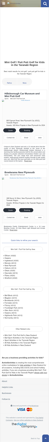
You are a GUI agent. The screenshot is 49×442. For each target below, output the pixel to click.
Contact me (10, 138)
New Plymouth (10, 265)
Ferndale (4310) (11, 303)
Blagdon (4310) (10, 298)
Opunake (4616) (11, 273)
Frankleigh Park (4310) (13, 308)
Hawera (7, 258)
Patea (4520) (9, 275)
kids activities (25, 365)
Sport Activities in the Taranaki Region (19, 340)
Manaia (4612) (10, 263)
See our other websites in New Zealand (28, 420)
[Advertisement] (24, 33)
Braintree (35, 406)
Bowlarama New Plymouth (20, 172)
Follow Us (6, 399)
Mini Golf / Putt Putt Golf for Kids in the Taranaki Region (25, 63)
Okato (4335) (9, 270)
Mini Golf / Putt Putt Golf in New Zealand (20, 335)
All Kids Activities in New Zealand (17, 345)
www (40, 138)
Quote (10, 130)
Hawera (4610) (10, 313)
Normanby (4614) (11, 317)
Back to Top (35, 438)
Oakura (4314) (10, 268)
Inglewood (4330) (11, 260)
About (4, 381)
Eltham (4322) (10, 255)
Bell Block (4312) (11, 295)
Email (26, 138)
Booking (27, 130)
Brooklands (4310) (11, 300)
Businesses (6, 393)
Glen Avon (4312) (11, 310)
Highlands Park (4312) (13, 315)
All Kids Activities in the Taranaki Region (20, 342)
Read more (28, 161)
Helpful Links (7, 387)
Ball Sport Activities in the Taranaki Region (21, 337)
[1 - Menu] (4, 4)
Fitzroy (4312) (10, 305)
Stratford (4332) (10, 278)
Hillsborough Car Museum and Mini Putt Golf (22, 94)
